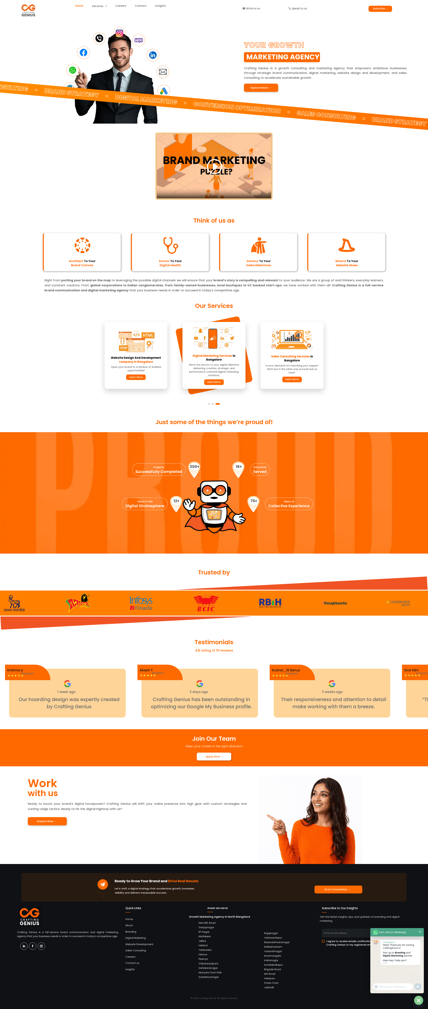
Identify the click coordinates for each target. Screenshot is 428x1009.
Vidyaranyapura (208, 963)
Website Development (139, 944)
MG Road (269, 974)
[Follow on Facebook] (32, 946)
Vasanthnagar (273, 951)
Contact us (132, 963)
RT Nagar (204, 932)
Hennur (203, 954)
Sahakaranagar (208, 968)
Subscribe (379, 8)
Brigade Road (272, 969)
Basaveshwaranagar (277, 942)
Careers (130, 956)
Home (129, 919)
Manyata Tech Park (210, 972)
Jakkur (202, 941)
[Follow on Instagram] (41, 946)
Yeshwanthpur (273, 937)
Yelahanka (205, 950)
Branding (130, 931)
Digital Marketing (135, 938)
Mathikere (205, 936)
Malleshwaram (273, 946)
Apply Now (213, 756)
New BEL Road (207, 923)
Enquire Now (45, 821)
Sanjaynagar (206, 927)
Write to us (253, 8)
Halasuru (269, 978)
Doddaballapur (273, 965)
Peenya (203, 959)
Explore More (259, 88)
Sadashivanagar (209, 977)
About (129, 925)
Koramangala (272, 955)
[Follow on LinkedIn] (24, 946)
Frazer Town (271, 983)
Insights (130, 969)
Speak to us (299, 8)
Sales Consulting (135, 950)
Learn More (136, 377)
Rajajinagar (271, 933)
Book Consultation (336, 889)
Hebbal (203, 945)
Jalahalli (269, 987)
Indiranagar (271, 960)
